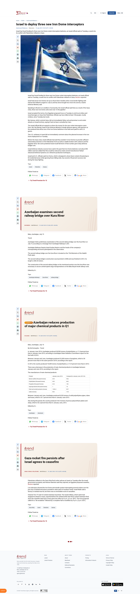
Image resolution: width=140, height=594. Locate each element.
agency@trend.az (21, 573)
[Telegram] (32, 584)
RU (121, 590)
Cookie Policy (109, 565)
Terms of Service (110, 558)
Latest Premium (48, 560)
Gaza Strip (31, 507)
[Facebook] (21, 584)
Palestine (37, 167)
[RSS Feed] (39, 584)
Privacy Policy (109, 560)
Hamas (45, 167)
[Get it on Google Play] (117, 584)
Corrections (68, 567)
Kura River (45, 277)
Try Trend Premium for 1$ (38, 180)
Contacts (67, 562)
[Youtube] (29, 584)
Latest (46, 558)
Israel (30, 167)
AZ (118, 590)
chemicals (40, 413)
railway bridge (54, 277)
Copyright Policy (110, 562)
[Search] (91, 13)
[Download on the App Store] (106, 584)
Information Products (90, 560)
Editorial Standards (69, 565)
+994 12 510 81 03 (21, 571)
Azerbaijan (32, 413)
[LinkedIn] (36, 584)
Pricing (87, 558)
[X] (25, 584)
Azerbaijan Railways (34, 277)
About (66, 558)
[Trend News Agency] (21, 557)
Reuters (77, 97)
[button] (17, 36)
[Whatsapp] (18, 584)
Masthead (67, 560)
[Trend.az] (22, 13)
